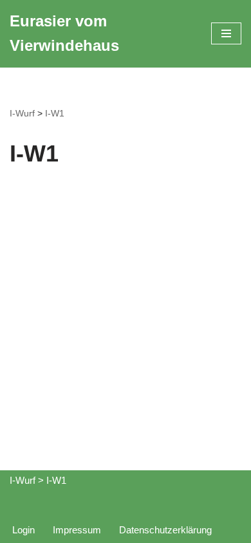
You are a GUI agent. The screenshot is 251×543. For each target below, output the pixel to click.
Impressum (77, 529)
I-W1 (54, 113)
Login (23, 529)
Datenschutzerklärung (165, 529)
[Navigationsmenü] (226, 33)
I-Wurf (22, 113)
